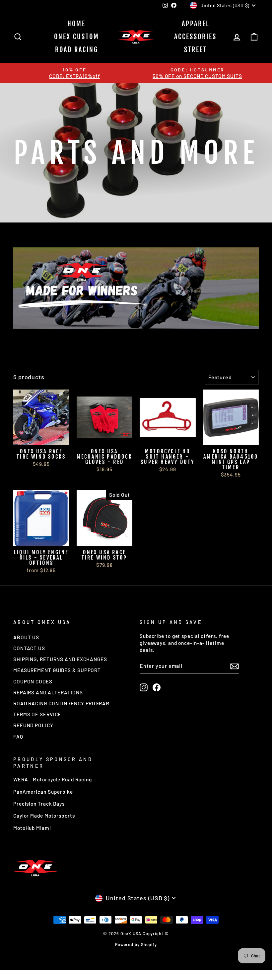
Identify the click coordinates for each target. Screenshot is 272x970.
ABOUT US (26, 637)
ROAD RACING (76, 49)
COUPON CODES (32, 681)
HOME (76, 24)
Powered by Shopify (136, 944)
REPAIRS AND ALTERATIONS (48, 692)
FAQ (18, 737)
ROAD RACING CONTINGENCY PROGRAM (61, 703)
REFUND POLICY (33, 725)
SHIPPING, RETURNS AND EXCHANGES (60, 659)
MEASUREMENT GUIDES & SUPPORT (57, 670)
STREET (195, 49)
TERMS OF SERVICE (37, 714)
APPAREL (195, 24)
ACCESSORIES (195, 37)
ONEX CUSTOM (76, 37)
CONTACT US (29, 648)
